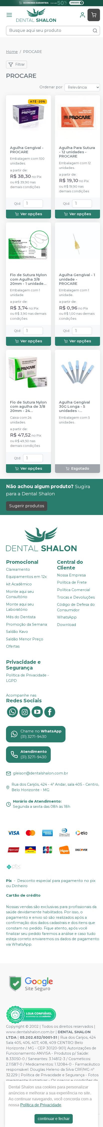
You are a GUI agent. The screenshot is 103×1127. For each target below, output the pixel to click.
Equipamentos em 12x (26, 576)
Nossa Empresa (71, 575)
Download (66, 624)
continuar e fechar (54, 1119)
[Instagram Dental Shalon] (24, 711)
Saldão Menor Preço (24, 639)
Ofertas (13, 646)
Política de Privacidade (40, 1105)
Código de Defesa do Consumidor (76, 607)
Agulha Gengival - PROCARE (27, 150)
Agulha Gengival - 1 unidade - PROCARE (77, 279)
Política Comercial (73, 590)
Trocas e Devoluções (76, 597)
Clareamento (18, 569)
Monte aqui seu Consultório (20, 594)
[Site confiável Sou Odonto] (31, 1014)
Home (12, 52)
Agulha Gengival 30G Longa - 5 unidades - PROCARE (74, 406)
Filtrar (20, 64)
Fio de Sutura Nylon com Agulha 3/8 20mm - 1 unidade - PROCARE (28, 279)
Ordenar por (51, 87)
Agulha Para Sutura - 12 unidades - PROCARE (77, 152)
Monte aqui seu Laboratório (20, 607)
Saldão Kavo (17, 631)
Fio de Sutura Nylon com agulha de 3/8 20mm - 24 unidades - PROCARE (28, 406)
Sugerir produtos (26, 506)
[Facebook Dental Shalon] (50, 711)
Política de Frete (72, 582)
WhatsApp (67, 617)
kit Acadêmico (19, 584)
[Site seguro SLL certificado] (31, 983)
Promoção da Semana (26, 624)
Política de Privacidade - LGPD (27, 678)
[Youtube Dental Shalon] (37, 711)
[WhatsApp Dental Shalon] (12, 711)
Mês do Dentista (21, 617)
